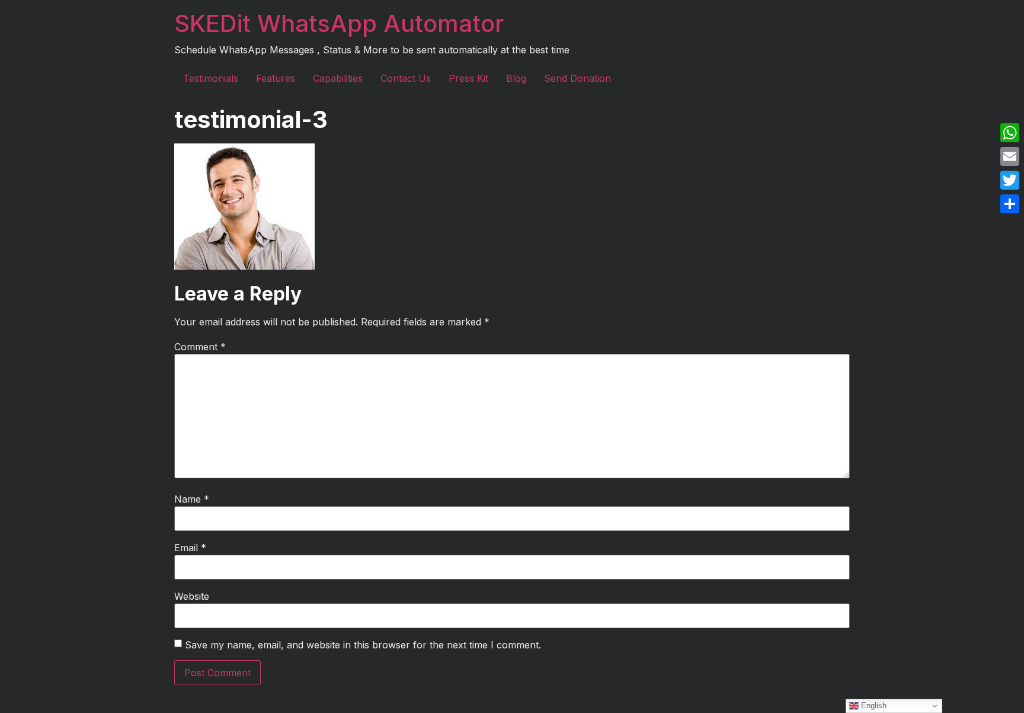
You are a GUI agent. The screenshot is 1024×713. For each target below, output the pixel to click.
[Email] (1010, 156)
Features (275, 78)
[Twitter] (1010, 180)
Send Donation (577, 78)
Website (191, 596)
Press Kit (468, 78)
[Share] (1010, 204)
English (873, 705)
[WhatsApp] (1010, 133)
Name (191, 499)
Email (190, 547)
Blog (516, 78)
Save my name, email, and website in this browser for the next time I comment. (363, 645)
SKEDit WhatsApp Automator (339, 23)
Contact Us (405, 78)
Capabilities (338, 78)
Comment (200, 346)
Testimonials (210, 78)
